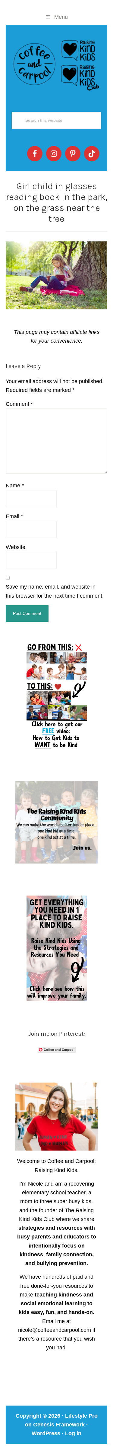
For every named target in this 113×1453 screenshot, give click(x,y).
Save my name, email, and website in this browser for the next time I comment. (55, 591)
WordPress (46, 1433)
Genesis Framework (59, 1425)
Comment (19, 404)
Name (15, 486)
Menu (61, 17)
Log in (73, 1433)
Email (14, 516)
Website (15, 547)
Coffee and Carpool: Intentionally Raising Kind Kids (57, 64)
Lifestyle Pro (81, 1416)
